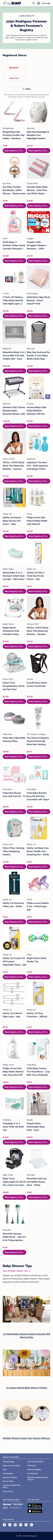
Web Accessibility (34, 1469)
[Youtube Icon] (26, 1524)
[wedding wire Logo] (16, 1507)
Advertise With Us (10, 1477)
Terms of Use (8, 1491)
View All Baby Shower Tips (15, 1271)
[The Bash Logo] (18, 1504)
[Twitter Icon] (31, 1524)
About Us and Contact (11, 1466)
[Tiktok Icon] (9, 1524)
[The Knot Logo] (7, 1504)
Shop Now (14, 78)
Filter (28, 89)
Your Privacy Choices (35, 1462)
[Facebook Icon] (4, 1524)
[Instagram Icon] (15, 1524)
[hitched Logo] (5, 1507)
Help (4, 1469)
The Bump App (8, 1462)
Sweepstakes (8, 1473)
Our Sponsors (32, 1473)
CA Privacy (31, 1466)
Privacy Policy (8, 1481)
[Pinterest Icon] (20, 1524)
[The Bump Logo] (14, 3)
